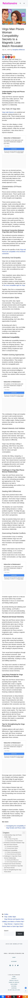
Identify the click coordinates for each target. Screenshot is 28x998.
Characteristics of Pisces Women (15, 840)
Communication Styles (12, 848)
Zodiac (6, 914)
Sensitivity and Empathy (12, 846)
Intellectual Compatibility (10, 850)
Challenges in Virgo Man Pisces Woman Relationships (12, 857)
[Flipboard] (11, 57)
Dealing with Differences (13, 859)
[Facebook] (3, 57)
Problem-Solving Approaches (14, 852)
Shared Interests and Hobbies (14, 854)
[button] (20, 3)
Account (14, 961)
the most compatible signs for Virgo (14, 285)
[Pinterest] (6, 57)
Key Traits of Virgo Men (12, 838)
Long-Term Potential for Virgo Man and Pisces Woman (13, 866)
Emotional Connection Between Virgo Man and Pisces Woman (14, 843)
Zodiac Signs (12, 916)
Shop (14, 957)
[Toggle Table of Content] (23, 833)
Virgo (5, 916)
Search (6, 930)
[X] (8, 57)
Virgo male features (8, 112)
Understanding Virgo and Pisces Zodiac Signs (13, 836)
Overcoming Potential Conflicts (14, 861)
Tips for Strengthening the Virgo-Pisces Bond (13, 870)
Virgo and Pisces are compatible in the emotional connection (14, 251)
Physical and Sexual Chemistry (12, 863)
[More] (14, 57)
